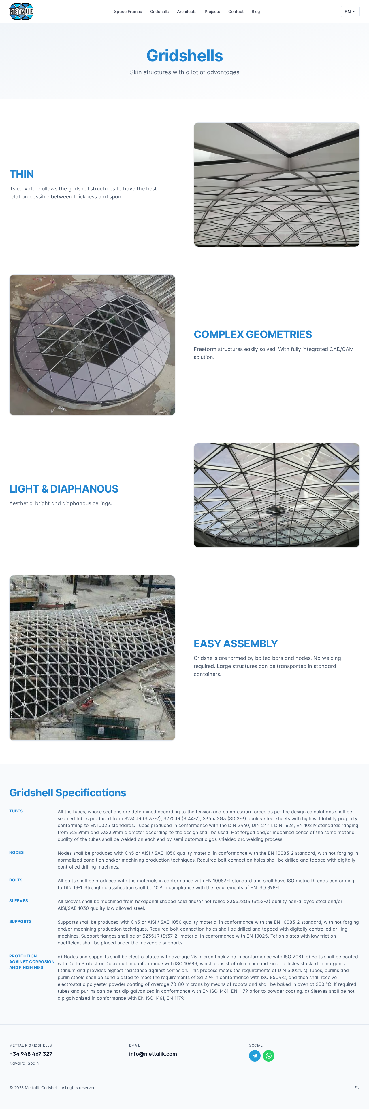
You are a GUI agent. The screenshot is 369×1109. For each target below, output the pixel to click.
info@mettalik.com (153, 1054)
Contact (236, 11)
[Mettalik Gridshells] (21, 11)
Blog (256, 11)
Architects (187, 11)
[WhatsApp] (268, 1056)
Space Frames (128, 11)
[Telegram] (255, 1056)
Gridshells (159, 11)
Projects (212, 11)
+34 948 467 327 (30, 1054)
